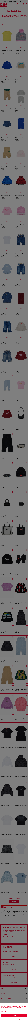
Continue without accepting (14, 1019)
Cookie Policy (4, 1011)
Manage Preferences (5, 1010)
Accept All (14, 1015)
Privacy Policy (18, 1010)
